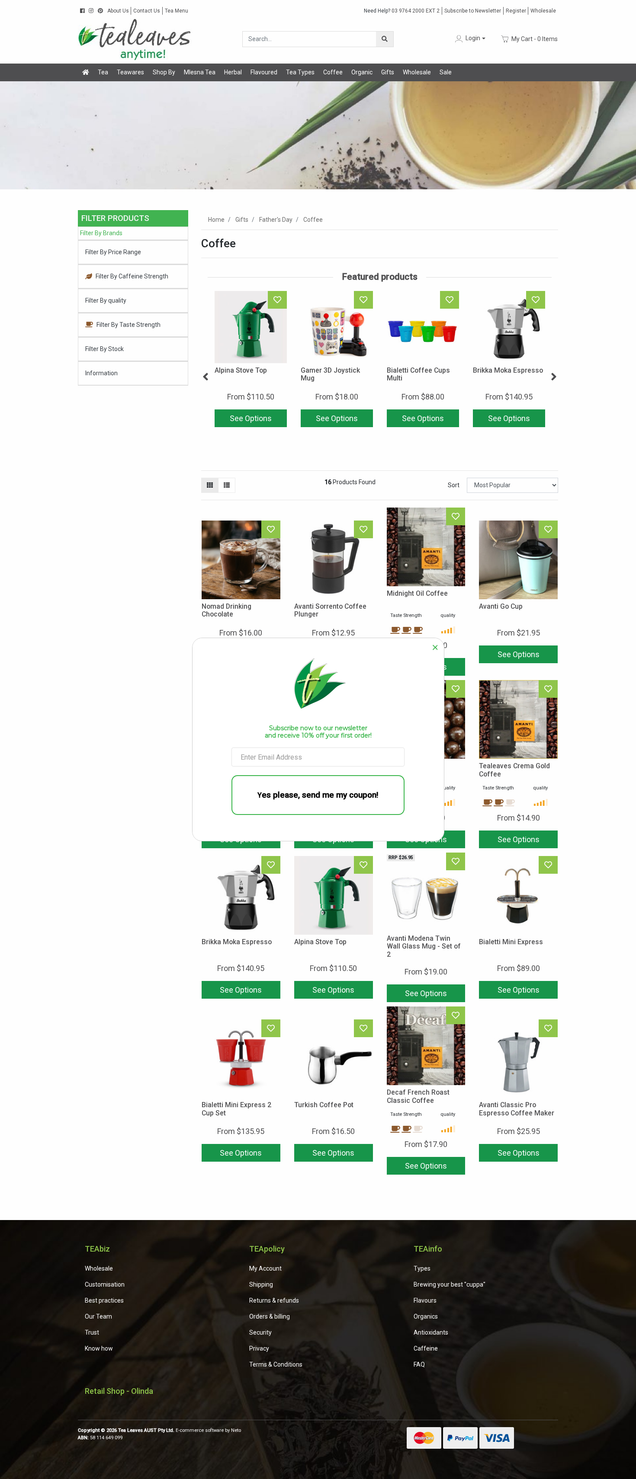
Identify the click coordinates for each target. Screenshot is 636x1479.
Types (422, 1268)
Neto (236, 1430)
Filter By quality (105, 300)
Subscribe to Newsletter (472, 11)
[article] (251, 361)
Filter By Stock (104, 348)
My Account (265, 1268)
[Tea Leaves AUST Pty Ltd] (136, 38)
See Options (251, 418)
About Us (118, 11)
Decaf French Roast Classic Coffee (418, 1096)
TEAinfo (428, 1248)
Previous (205, 377)
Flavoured (264, 72)
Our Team (98, 1316)
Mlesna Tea (199, 72)
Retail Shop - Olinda (119, 1391)
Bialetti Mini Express (511, 942)
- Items (534, 38)
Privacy (259, 1348)
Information (101, 373)
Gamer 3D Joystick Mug (330, 374)
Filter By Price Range (113, 252)
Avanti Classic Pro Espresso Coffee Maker (516, 1109)
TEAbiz (97, 1248)
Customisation (105, 1284)
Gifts (387, 72)
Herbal (233, 72)
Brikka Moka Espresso (508, 370)
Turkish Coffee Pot (323, 1105)
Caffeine (426, 1348)
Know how (99, 1348)
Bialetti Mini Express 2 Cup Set (236, 1109)
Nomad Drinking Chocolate (226, 610)
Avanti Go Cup (501, 606)
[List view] (226, 485)
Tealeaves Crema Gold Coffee (514, 770)
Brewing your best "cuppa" (449, 1284)
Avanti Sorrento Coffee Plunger (330, 610)
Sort (453, 485)
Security (260, 1332)
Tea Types (300, 72)
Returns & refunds (274, 1300)
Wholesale (543, 11)
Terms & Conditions (275, 1364)
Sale (446, 72)
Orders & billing (269, 1316)
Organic (362, 72)
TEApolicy (267, 1248)
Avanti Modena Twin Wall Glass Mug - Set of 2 (424, 946)
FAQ (419, 1364)
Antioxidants (431, 1332)
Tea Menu (176, 11)
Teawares (130, 72)
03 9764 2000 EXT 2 (402, 11)
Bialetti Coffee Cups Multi (418, 374)
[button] (469, 38)
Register (516, 11)
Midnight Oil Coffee (417, 593)
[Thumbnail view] (209, 485)
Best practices (104, 1300)
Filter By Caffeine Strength (132, 276)
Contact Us (146, 11)
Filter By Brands (101, 233)
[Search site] (384, 39)
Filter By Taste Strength (128, 324)
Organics (426, 1316)
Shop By (164, 72)
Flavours (425, 1300)
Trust (92, 1332)
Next (553, 377)
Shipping (261, 1284)
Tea (103, 72)
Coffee (333, 72)
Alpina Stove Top (241, 370)
